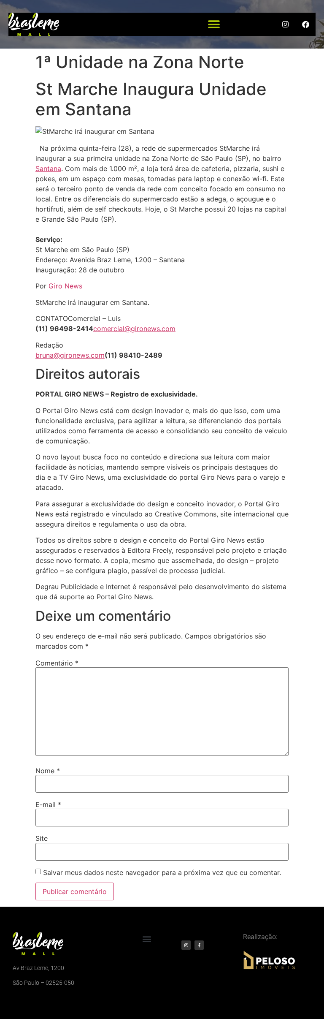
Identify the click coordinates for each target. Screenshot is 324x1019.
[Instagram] (186, 945)
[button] (214, 24)
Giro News (65, 286)
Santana (48, 168)
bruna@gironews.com (70, 355)
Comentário (56, 663)
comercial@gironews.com (134, 328)
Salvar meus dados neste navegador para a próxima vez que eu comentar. (162, 872)
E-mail (48, 804)
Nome (47, 770)
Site (41, 838)
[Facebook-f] (199, 945)
